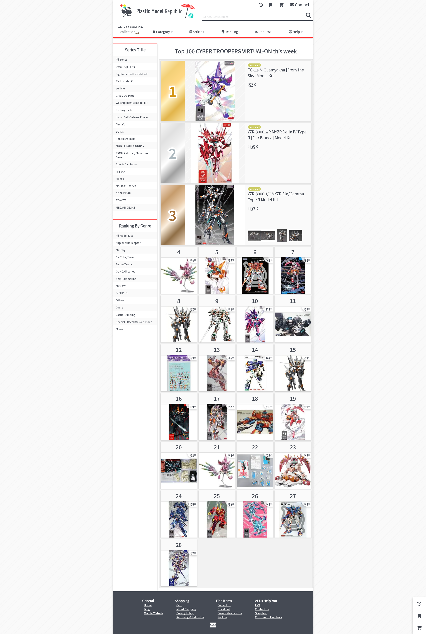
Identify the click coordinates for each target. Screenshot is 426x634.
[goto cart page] (281, 5)
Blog (147, 609)
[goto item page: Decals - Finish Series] (179, 367)
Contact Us (262, 609)
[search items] (309, 15)
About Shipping (186, 609)
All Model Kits (124, 236)
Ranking (231, 31)
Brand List (224, 609)
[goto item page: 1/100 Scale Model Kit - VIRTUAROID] (179, 270)
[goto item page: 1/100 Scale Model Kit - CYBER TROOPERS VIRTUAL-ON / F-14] (293, 416)
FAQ (257, 605)
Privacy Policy (185, 613)
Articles (198, 31)
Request (264, 31)
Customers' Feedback (268, 617)
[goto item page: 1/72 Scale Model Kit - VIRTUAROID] (255, 465)
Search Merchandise (230, 613)
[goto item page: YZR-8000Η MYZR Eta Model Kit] (255, 318)
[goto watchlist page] (271, 5)
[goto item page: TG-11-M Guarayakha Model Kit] (217, 270)
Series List (224, 605)
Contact (302, 4)
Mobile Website (153, 613)
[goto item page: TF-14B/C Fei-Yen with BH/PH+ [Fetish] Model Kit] (255, 514)
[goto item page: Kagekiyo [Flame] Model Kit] (217, 514)
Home (148, 605)
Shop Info (261, 613)
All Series (121, 59)
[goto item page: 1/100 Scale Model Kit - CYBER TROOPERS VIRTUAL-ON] (217, 318)
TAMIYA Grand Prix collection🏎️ (129, 29)
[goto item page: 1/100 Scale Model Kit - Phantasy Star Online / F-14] (293, 270)
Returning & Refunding (190, 617)
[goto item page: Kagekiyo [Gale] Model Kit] (179, 514)
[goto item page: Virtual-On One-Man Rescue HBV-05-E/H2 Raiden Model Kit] (293, 318)
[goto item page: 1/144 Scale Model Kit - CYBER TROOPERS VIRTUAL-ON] (255, 270)
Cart (179, 605)
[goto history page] (260, 5)
